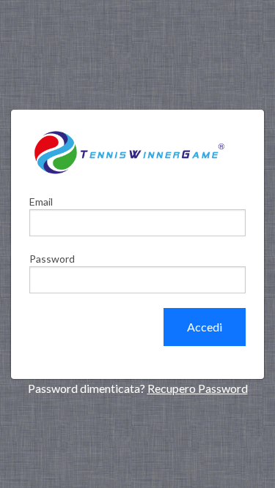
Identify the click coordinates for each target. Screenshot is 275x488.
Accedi (204, 327)
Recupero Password (197, 388)
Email (41, 201)
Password (52, 258)
